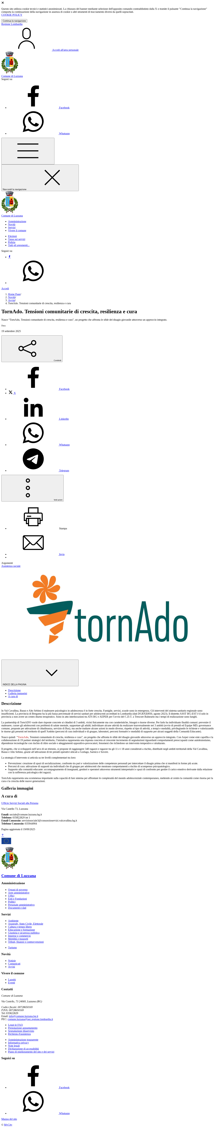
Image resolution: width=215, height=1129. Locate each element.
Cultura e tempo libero (20, 926)
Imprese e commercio (19, 935)
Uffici (11, 895)
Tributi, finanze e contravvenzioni (26, 941)
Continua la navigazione (14, 21)
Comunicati (14, 963)
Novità (11, 297)
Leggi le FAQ (15, 1024)
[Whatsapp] (33, 282)
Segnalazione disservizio (21, 1031)
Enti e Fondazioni (17, 898)
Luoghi (12, 979)
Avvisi (11, 300)
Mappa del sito (9, 1119)
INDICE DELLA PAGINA (15, 684)
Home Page (14, 294)
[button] (17, 221)
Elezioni (12, 236)
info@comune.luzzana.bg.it (23, 1016)
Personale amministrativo (21, 904)
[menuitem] (39, 389)
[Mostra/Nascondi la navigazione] (27, 151)
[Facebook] (9, 257)
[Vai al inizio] (2, 835)
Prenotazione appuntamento (22, 1027)
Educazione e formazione (21, 929)
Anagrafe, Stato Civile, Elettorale (25, 923)
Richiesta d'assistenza (19, 1034)
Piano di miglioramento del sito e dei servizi (31, 1051)
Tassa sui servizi (16, 239)
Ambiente (13, 920)
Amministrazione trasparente (23, 1039)
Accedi (5, 288)
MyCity (8, 1124)
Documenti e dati (17, 907)
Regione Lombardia (12, 24)
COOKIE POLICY (11, 14)
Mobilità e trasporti (18, 938)
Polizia (11, 242)
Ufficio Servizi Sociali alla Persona (19, 803)
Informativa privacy (18, 1042)
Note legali (14, 1045)
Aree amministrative (18, 892)
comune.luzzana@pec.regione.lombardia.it (30, 1019)
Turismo (12, 947)
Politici (11, 901)
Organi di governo (18, 889)
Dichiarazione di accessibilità (23, 1048)
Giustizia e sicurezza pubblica (23, 932)
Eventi (11, 982)
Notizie (12, 960)
